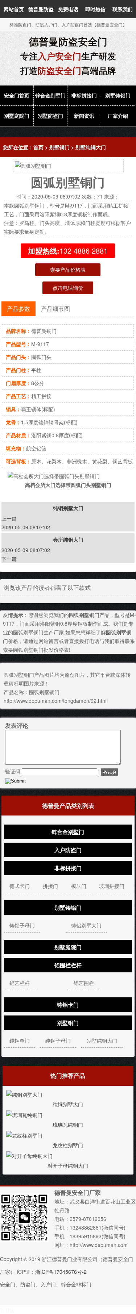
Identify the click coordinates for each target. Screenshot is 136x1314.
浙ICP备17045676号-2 (61, 1271)
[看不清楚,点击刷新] (109, 772)
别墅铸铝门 (118, 95)
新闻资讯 (84, 115)
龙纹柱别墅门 (68, 1145)
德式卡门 (19, 885)
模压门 (78, 885)
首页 (38, 147)
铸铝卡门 (68, 1005)
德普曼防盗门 (41, 18)
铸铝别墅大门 (86, 925)
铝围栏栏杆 (68, 965)
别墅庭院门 (16, 115)
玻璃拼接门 (111, 885)
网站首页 (14, 9)
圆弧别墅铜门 (84, 614)
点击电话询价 (68, 287)
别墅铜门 (59, 147)
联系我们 (122, 9)
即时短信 (95, 9)
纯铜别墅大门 (68, 1104)
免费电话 (68, 9)
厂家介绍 (118, 115)
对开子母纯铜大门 (68, 1165)
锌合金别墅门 (50, 95)
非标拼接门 (84, 95)
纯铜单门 (19, 1040)
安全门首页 (16, 95)
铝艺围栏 (84, 982)
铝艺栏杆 (19, 982)
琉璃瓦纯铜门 (68, 1124)
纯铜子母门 (58, 1040)
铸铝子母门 (22, 925)
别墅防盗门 (50, 115)
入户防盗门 (68, 850)
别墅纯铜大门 (90, 147)
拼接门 (50, 885)
